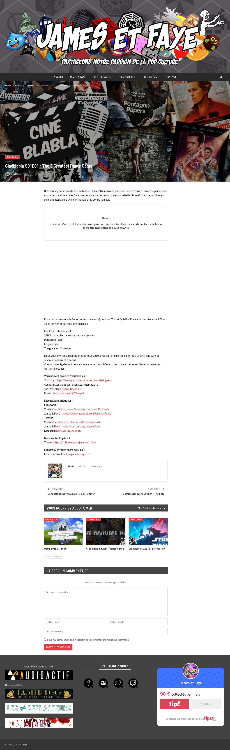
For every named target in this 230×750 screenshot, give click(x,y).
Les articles (127, 76)
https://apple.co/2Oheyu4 (68, 393)
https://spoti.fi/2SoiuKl (68, 388)
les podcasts (102, 76)
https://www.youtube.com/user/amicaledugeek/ (84, 380)
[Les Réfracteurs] (39, 708)
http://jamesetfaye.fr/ (76, 454)
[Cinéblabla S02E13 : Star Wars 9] (148, 531)
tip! (174, 704)
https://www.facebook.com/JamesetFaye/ (86, 413)
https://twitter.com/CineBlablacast (79, 422)
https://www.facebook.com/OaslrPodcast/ (83, 409)
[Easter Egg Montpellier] (39, 694)
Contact (171, 76)
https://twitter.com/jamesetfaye (81, 426)
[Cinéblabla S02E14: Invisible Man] (105, 531)
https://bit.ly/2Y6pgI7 (68, 430)
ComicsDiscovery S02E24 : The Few (143, 494)
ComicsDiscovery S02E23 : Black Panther (71, 494)
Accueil (58, 76)
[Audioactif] (39, 675)
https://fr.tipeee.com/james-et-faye (75, 442)
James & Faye (77, 76)
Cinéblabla (12, 157)
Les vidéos (150, 76)
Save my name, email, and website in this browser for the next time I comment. (88, 639)
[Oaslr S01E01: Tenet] (63, 531)
